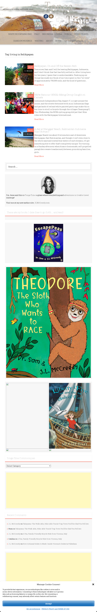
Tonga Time (30, 195)
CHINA (59, 34)
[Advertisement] (48, 490)
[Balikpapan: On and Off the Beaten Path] (19, 74)
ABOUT (49, 41)
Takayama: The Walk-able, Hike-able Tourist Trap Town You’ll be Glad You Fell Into (56, 524)
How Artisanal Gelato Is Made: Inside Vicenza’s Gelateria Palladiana (50, 544)
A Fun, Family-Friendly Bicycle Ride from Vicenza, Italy (45, 534)
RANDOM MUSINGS (23, 41)
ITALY (37, 34)
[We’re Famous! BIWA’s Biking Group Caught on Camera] (19, 103)
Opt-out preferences (33, 609)
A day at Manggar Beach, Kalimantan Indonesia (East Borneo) (60, 130)
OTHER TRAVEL (81, 34)
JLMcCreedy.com (42, 203)
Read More (39, 85)
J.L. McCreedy (28, 71)
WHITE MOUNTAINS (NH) (20, 34)
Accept (48, 603)
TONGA (67, 34)
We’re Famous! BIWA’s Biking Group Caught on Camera (59, 96)
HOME (58, 41)
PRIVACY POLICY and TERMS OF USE (55, 609)
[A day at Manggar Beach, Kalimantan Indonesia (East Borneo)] (19, 137)
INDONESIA (47, 34)
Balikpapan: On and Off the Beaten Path (55, 66)
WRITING (39, 41)
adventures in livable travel (76, 195)
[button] (93, 584)
